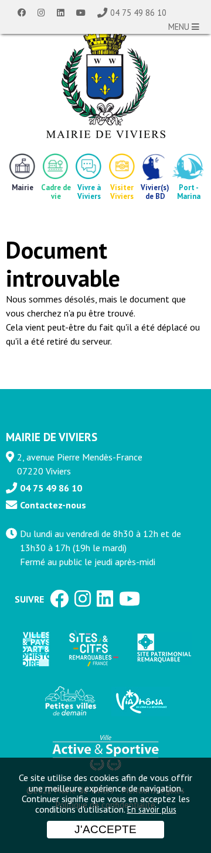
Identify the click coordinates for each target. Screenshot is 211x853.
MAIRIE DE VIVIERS (51, 436)
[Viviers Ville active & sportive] (105, 752)
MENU (180, 26)
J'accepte (105, 829)
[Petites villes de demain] (70, 701)
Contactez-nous (53, 505)
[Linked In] (60, 13)
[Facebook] (22, 13)
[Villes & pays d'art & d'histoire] (35, 648)
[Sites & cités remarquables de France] (92, 648)
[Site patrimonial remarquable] (163, 648)
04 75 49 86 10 (138, 12)
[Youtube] (81, 13)
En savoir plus (151, 809)
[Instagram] (41, 13)
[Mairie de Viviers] (105, 85)
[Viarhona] (141, 701)
